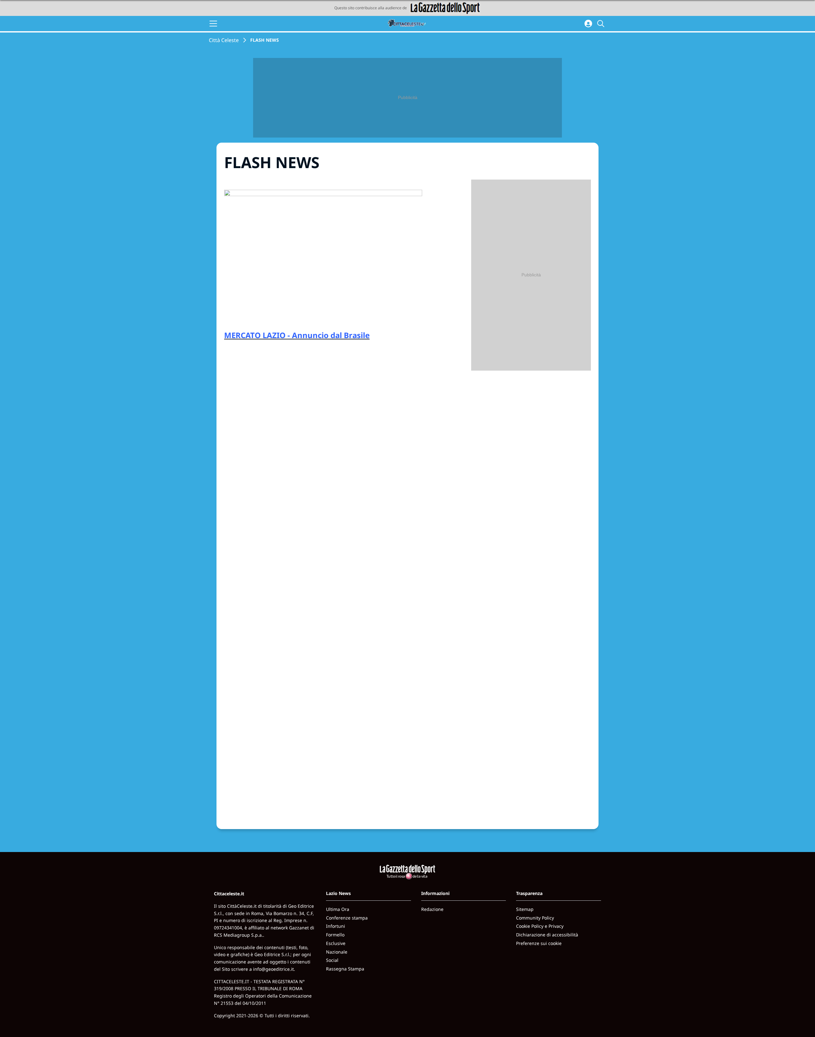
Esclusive (335, 943)
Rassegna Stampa (345, 969)
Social (332, 960)
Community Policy (535, 918)
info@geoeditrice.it (273, 969)
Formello (335, 935)
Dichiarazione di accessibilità (547, 935)
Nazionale (336, 952)
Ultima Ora (337, 909)
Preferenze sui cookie (539, 943)
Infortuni (335, 926)
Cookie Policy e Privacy (539, 926)
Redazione (432, 909)
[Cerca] (601, 23)
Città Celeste (224, 40)
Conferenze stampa (347, 918)
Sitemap (525, 909)
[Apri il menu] (213, 23)
